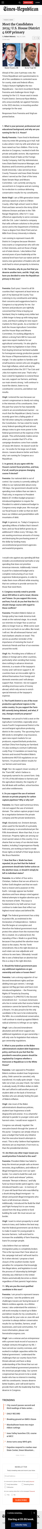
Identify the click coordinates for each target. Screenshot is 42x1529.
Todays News (8, 20)
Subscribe (28, 2)
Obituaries (10, 1487)
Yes (8, 1495)
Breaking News (29, 1484)
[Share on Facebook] (34, 38)
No (14, 1495)
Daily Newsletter (12, 1484)
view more (20, 1455)
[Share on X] (38, 38)
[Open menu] (2, 2)
